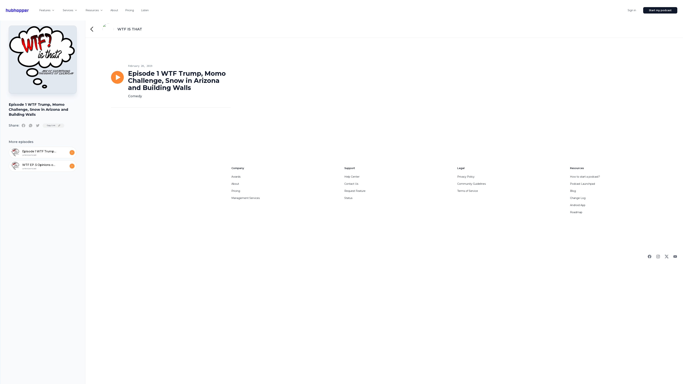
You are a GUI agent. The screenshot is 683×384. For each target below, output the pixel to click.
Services (68, 10)
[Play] (117, 77)
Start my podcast (660, 10)
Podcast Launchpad (582, 183)
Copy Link (51, 125)
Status (348, 198)
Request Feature (355, 191)
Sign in (632, 10)
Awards (235, 176)
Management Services (245, 198)
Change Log (578, 198)
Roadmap (576, 212)
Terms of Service (467, 191)
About (114, 10)
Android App (577, 205)
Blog (573, 191)
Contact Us (351, 183)
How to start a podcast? (585, 176)
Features (44, 10)
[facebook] (23, 125)
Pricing (129, 10)
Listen (145, 10)
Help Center (351, 176)
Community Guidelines (471, 183)
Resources (92, 10)
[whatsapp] (30, 125)
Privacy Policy (466, 176)
